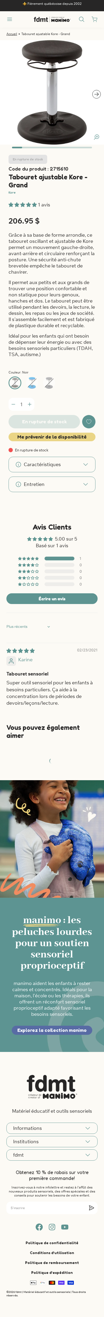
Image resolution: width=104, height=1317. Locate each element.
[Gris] (49, 382)
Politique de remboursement (52, 1262)
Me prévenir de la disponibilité (52, 437)
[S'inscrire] (91, 1208)
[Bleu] (32, 382)
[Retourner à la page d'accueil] (52, 1086)
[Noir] (15, 382)
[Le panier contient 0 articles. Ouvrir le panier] (94, 19)
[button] (23, 205)
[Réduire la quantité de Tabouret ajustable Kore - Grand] (13, 404)
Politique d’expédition (52, 1272)
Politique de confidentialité (52, 1242)
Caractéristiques (42, 464)
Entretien (34, 484)
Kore (12, 192)
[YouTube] (65, 1227)
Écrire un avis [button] (52, 598)
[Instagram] (52, 1227)
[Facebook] (39, 1227)
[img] (20, 651)
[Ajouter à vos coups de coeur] (88, 421)
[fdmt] (52, 19)
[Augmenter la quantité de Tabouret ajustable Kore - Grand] (29, 404)
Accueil (11, 34)
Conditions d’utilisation (52, 1252)
